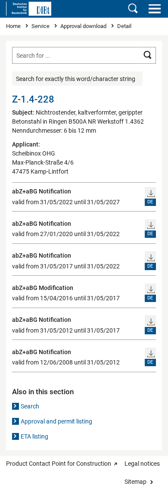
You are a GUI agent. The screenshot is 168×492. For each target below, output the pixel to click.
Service (41, 26)
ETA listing (34, 436)
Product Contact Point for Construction (58, 463)
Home (14, 26)
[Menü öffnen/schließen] (154, 9)
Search (30, 406)
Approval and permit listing (56, 421)
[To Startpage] (28, 9)
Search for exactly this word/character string (75, 78)
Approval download (84, 26)
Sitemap (135, 481)
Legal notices (142, 463)
